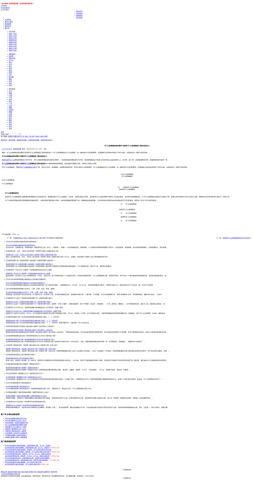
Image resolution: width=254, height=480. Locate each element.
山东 (10, 105)
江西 (10, 95)
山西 (10, 114)
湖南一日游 (13, 34)
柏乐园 (11, 77)
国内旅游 (79, 17)
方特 (10, 75)
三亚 (30, 136)
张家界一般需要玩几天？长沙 (16, 429)
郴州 (10, 79)
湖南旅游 (79, 15)
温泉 (10, 71)
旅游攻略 (8, 24)
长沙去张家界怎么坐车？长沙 (16, 420)
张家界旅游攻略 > (34, 140)
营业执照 (40, 472)
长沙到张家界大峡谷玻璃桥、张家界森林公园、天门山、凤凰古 (27, 447)
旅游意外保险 (12, 472)
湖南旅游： (13, 54)
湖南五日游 (13, 42)
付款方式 (17, 474)
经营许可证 (33, 472)
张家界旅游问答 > (47, 140)
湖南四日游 (13, 40)
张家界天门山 (25, 163)
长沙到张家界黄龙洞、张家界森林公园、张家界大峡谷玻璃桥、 (27, 460)
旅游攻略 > (13, 140)
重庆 (10, 120)
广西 (10, 97)
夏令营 (7, 28)
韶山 (10, 62)
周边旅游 (79, 13)
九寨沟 (41, 136)
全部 (2, 132)
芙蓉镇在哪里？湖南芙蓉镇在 (16, 435)
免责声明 (54, 472)
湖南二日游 (13, 36)
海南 (10, 93)
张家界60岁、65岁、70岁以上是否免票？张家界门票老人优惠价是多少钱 (31, 255)
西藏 (10, 112)
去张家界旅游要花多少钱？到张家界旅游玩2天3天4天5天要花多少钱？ (30, 339)
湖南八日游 (13, 48)
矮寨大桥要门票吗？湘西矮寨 (16, 437)
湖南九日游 (13, 50)
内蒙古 (11, 110)
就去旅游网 (17, 149)
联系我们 (11, 474)
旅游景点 (8, 26)
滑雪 (10, 73)
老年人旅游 (9, 22)
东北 (10, 128)
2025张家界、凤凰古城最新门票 (17, 423)
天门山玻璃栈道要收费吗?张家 (16, 425)
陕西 (10, 116)
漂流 (10, 85)
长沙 (10, 64)
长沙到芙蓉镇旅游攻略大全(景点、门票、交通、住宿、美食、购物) (29, 292)
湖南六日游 (13, 44)
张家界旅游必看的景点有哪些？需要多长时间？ (22, 368)
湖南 (3, 160)
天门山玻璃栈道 (7, 163)
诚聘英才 (47, 472)
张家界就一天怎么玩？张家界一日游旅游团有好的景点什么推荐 (28, 273)
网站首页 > (5, 140)
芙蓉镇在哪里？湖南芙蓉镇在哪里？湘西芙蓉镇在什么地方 (26, 396)
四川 (10, 101)
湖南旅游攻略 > (22, 140)
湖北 (10, 118)
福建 (10, 108)
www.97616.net (7, 149)
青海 (10, 124)
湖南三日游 (13, 38)
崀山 (10, 83)
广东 (10, 103)
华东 (10, 126)
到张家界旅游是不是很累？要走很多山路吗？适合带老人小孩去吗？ (29, 330)
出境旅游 (8, 20)
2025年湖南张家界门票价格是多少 (18, 386)
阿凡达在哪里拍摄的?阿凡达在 (16, 418)
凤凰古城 (12, 58)
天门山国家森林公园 (28, 167)
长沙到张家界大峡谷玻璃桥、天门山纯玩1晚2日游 (22, 464)
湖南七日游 (13, 46)
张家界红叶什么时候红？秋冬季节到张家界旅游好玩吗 (25, 405)
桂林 (37, 136)
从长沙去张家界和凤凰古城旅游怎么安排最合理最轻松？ (25, 283)
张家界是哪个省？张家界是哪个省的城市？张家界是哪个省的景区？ (29, 264)
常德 (10, 81)
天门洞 (110, 160)
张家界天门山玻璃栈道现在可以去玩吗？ (237, 238)
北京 (10, 91)
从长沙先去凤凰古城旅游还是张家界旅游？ (21, 245)
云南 (10, 99)
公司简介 (4, 5)
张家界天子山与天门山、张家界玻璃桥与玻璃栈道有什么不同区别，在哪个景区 (33, 311)
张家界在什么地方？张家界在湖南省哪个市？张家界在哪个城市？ (29, 302)
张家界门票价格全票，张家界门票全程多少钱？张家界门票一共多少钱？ (31, 349)
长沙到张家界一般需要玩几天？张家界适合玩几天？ (24, 377)
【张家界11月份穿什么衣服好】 (17, 433)
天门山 (11, 60)
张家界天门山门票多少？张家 (16, 427)
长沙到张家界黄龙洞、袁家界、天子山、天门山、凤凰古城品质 (27, 456)
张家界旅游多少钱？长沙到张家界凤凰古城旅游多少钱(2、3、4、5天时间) (32, 320)
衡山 (10, 66)
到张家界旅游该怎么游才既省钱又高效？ (20, 358)
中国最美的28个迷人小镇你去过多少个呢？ (28, 238)
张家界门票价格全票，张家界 (16, 431)
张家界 (11, 56)
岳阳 (10, 68)
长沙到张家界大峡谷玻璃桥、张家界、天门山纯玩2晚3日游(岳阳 (27, 452)
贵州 (10, 122)
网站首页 (79, 11)
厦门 (33, 136)
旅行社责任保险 (23, 472)
